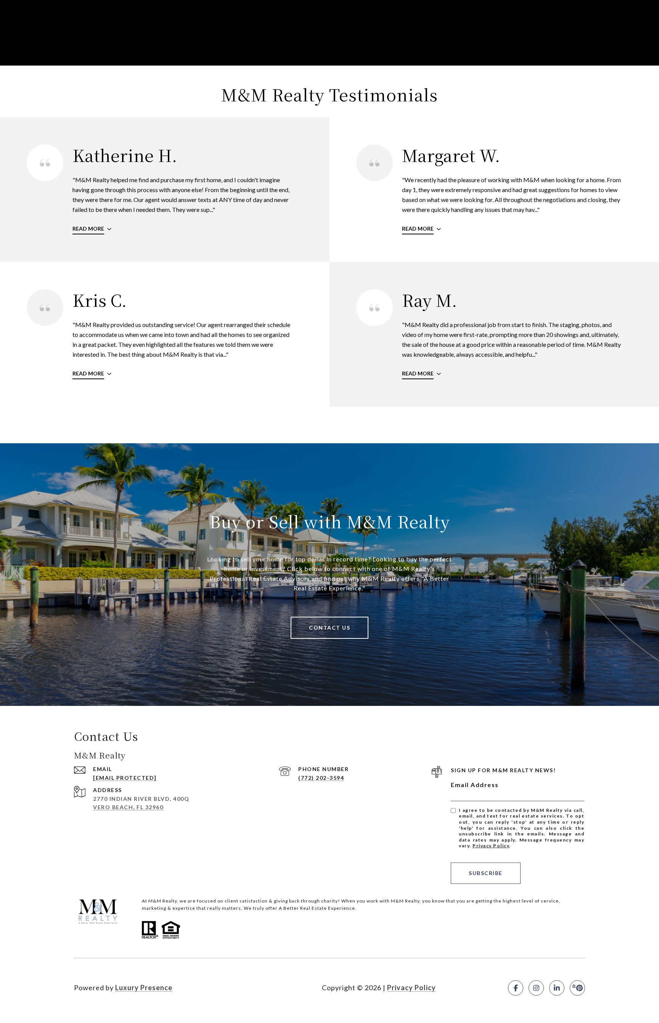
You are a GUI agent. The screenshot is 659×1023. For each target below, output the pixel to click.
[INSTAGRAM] (536, 988)
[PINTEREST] (577, 988)
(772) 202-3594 (321, 777)
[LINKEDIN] (556, 988)
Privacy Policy (491, 845)
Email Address (475, 784)
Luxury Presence (143, 987)
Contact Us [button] (329, 627)
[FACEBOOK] (515, 988)
